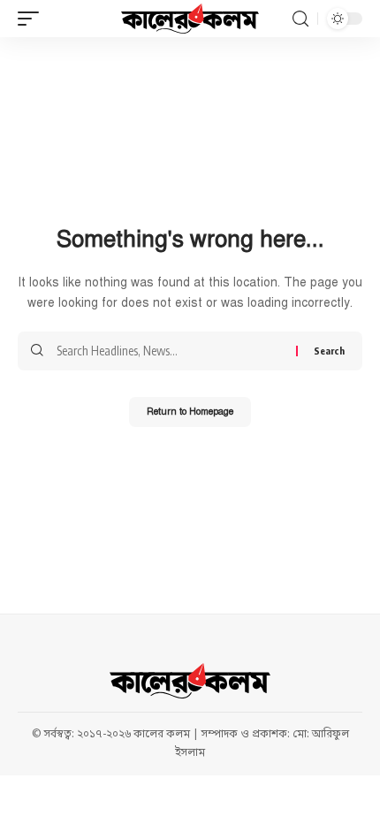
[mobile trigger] (33, 18)
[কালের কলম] (190, 18)
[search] (300, 19)
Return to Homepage (190, 411)
